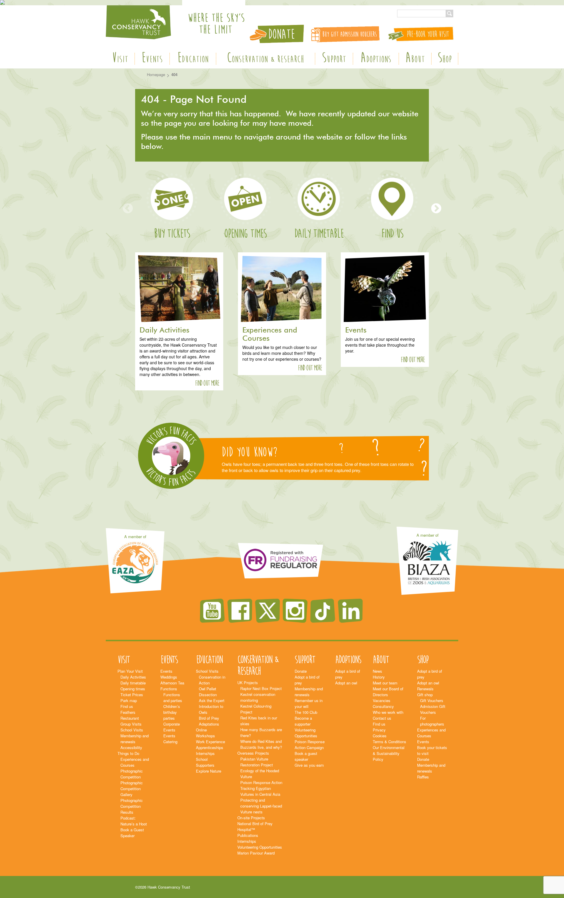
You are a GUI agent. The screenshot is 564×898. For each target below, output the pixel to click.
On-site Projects (251, 817)
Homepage (156, 74)
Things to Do (128, 753)
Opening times (245, 233)
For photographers (432, 721)
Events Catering (170, 738)
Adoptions (375, 59)
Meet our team (385, 683)
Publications (247, 835)
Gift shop (425, 694)
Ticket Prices (131, 694)
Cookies (380, 735)
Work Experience (210, 741)
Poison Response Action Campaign (310, 744)
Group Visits (131, 724)
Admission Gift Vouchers (432, 709)
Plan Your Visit (130, 671)
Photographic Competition (131, 774)
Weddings (168, 677)
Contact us (382, 718)
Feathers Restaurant (129, 715)
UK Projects (247, 682)
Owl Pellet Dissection (208, 691)
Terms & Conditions (389, 741)
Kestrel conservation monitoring (257, 697)
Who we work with (388, 712)
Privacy (379, 730)
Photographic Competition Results (131, 806)
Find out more (207, 383)
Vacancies (381, 700)
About (415, 59)
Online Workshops (205, 732)
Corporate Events (171, 727)
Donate (301, 671)
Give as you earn (309, 765)
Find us (392, 233)
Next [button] (436, 209)
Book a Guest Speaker (132, 832)
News (377, 671)
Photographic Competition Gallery (131, 788)
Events (152, 59)
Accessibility (131, 747)
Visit (120, 59)
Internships (205, 753)
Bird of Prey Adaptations (209, 721)
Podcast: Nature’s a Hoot (133, 821)
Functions (168, 688)
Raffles (423, 777)
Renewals (425, 688)
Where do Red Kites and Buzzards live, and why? (261, 744)
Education (193, 59)
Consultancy (383, 706)
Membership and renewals (134, 738)
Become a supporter (303, 721)
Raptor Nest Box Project (261, 688)
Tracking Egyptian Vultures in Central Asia (260, 791)
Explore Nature (208, 771)
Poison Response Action (261, 782)
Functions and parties (172, 697)
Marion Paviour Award (256, 853)
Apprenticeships (209, 747)
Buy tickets (172, 233)
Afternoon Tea (172, 683)
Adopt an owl (346, 683)
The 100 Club (306, 712)
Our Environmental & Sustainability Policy (388, 753)
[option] (172, 209)
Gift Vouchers (431, 700)
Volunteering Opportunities (259, 847)
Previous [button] (128, 209)
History (379, 677)
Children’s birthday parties (171, 712)
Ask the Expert (211, 700)
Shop (445, 59)
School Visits (131, 730)
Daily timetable (318, 233)
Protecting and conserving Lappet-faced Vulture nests (261, 806)
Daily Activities (133, 677)
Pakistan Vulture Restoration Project (256, 762)
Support (334, 59)
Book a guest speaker (306, 756)
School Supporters (205, 762)
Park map (128, 700)
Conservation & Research (265, 59)
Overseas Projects (253, 753)
